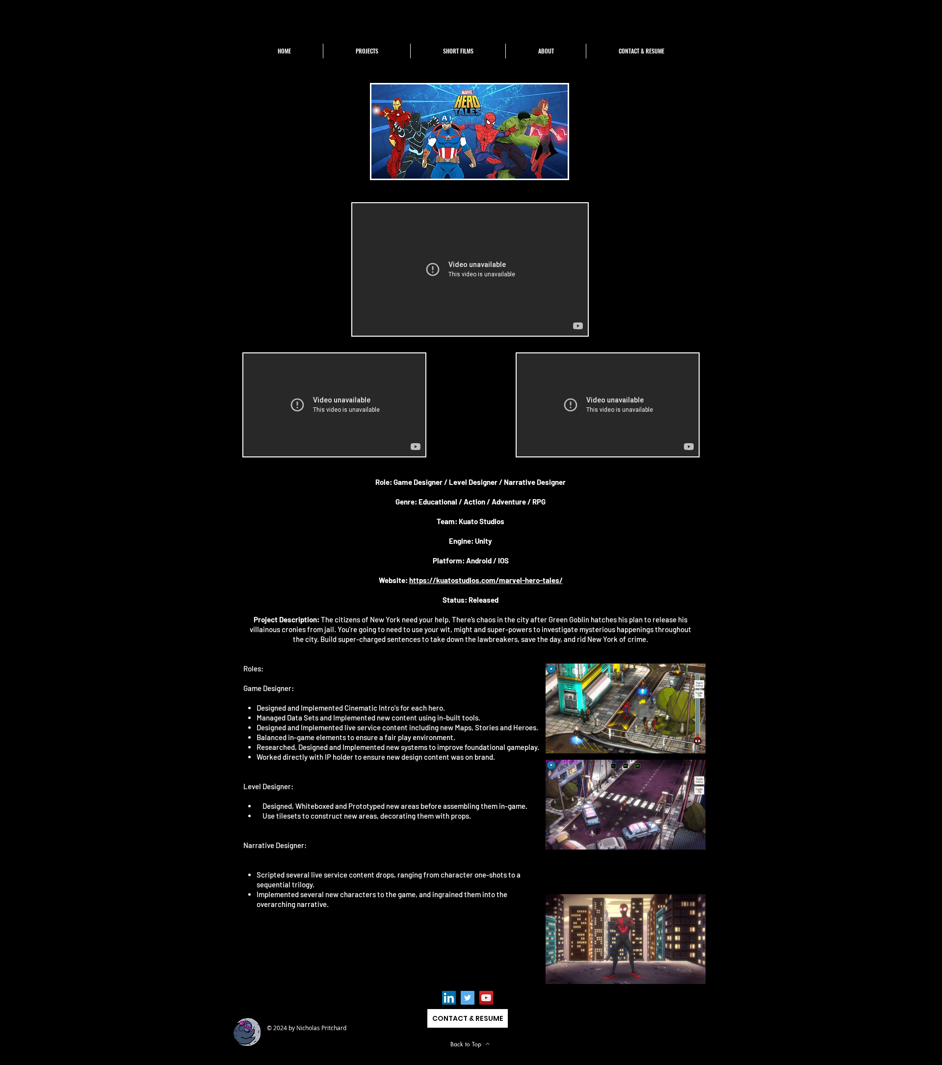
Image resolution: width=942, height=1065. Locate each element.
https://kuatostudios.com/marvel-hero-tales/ (486, 580)
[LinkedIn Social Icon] (449, 998)
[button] (366, 51)
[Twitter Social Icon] (467, 998)
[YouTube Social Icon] (486, 998)
